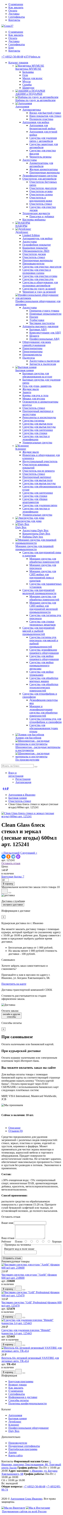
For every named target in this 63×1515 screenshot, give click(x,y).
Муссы (26, 81)
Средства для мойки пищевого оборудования (44, 658)
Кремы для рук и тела (35, 395)
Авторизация (23, 782)
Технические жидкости (36, 213)
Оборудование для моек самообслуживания (36, 344)
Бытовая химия (17, 797)
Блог (11, 47)
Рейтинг (6, 1241)
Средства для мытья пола (37, 423)
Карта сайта (15, 1455)
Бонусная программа (20, 1381)
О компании (15, 4)
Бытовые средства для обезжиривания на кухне (37, 375)
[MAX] (18, 856)
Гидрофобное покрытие (36, 244)
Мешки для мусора (33, 398)
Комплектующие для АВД (45, 332)
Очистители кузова (40, 191)
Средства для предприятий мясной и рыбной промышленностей (38, 631)
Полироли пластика (41, 119)
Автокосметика (31, 109)
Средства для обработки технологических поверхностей (43, 687)
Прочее (33, 316)
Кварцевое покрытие (35, 247)
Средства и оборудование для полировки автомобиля (40, 284)
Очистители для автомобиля (39, 178)
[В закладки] (4, 891)
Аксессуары (29, 159)
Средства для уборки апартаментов (34, 501)
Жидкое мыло (30, 389)
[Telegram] (13, 856)
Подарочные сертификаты (24, 1446)
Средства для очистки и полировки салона (36, 271)
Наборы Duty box (32, 536)
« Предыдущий (10, 852)
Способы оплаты (18, 1400)
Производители (17, 1442)
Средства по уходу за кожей (39, 288)
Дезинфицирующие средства (39, 175)
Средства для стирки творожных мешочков (42, 623)
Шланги (34, 335)
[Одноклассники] (8, 856)
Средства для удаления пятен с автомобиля (43, 139)
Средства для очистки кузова (39, 276)
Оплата (12, 10)
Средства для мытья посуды (39, 426)
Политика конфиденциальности (27, 1403)
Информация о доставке (22, 1397)
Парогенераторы (32, 348)
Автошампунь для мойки (37, 238)
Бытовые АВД (38, 329)
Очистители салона (41, 194)
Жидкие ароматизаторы (43, 169)
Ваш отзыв (7, 1238)
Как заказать (15, 7)
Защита (26, 392)
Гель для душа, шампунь (36, 386)
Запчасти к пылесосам (42, 364)
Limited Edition (31, 235)
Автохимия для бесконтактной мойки (42, 127)
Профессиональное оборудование (28, 1427)
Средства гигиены (33, 420)
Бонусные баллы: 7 (12, 876)
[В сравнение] (9, 892)
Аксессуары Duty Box (35, 530)
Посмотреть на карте (13, 983)
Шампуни (28, 87)
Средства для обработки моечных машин (43, 680)
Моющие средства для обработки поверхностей (44, 560)
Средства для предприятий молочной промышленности (39, 592)
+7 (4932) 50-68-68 (12, 56)
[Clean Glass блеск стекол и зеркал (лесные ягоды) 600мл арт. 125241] (31, 816)
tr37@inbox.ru (32, 56)
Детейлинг (14, 1421)
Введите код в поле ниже (19, 1248)
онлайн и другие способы (11, 1015)
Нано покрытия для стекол (45, 115)
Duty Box (13, 1431)
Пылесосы (28, 357)
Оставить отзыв (10, 863)
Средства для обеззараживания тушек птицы (43, 728)
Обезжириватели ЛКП (35, 250)
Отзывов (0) (15, 1130)
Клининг (13, 1424)
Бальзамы (28, 71)
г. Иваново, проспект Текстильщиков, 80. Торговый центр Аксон (31, 1464)
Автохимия (15, 1415)
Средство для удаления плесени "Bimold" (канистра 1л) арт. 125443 (26, 1332)
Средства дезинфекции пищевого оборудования (44, 651)
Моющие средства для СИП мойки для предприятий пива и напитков (42, 576)
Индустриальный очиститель (39, 461)
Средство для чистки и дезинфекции (36, 438)
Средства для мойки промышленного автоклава (41, 665)
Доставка (13, 13)
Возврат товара (17, 1384)
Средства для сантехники (37, 429)
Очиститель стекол (40, 203)
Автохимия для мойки (35, 122)
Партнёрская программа (22, 1449)
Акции (12, 1452)
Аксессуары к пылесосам (44, 360)
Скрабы (27, 84)
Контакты (14, 19)
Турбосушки (36, 320)
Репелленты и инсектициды (39, 417)
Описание (14, 1127)
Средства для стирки (34, 433)
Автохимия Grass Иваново (26, 1498)
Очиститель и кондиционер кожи (40, 199)
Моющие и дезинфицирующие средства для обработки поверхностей (43, 711)
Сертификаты (16, 16)
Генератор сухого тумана (44, 310)
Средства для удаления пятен (39, 505)
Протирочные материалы (44, 172)
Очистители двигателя (43, 188)
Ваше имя (7, 1222)
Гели (25, 75)
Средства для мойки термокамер (41, 673)
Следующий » (28, 852)
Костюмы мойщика (34, 219)
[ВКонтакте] (3, 856)
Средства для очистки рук (38, 279)
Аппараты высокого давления (40, 326)
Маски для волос (32, 78)
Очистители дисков (34, 254)
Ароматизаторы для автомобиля (41, 165)
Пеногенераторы (32, 351)
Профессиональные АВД (44, 338)
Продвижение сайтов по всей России (24, 1511)
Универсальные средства (37, 442)
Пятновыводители (33, 263)
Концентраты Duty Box (36, 533)
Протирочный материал (36, 477)
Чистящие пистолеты (42, 323)
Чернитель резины (40, 156)
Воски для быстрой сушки (45, 112)
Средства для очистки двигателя (41, 266)
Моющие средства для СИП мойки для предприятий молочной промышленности (43, 607)
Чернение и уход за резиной (39, 291)
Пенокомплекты (32, 354)
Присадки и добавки (41, 216)
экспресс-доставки (13, 904)
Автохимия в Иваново (21, 794)
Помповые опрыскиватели (45, 313)
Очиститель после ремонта (38, 470)
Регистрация (22, 779)
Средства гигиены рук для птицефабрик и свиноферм (45, 720)
